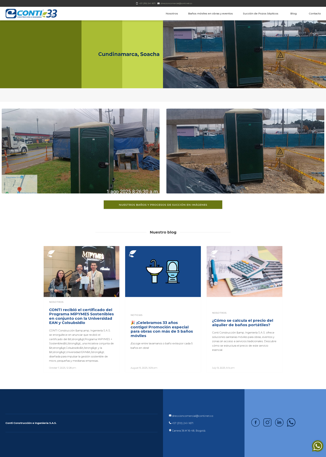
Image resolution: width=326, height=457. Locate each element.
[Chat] (317, 446)
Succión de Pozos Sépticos (260, 13)
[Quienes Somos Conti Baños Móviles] (163, 271)
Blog (293, 13)
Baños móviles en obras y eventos (210, 13)
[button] (163, 204)
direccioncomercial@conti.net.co (176, 3)
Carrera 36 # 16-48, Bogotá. (189, 430)
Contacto (315, 13)
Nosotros (172, 13)
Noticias (136, 315)
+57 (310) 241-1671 (147, 3)
